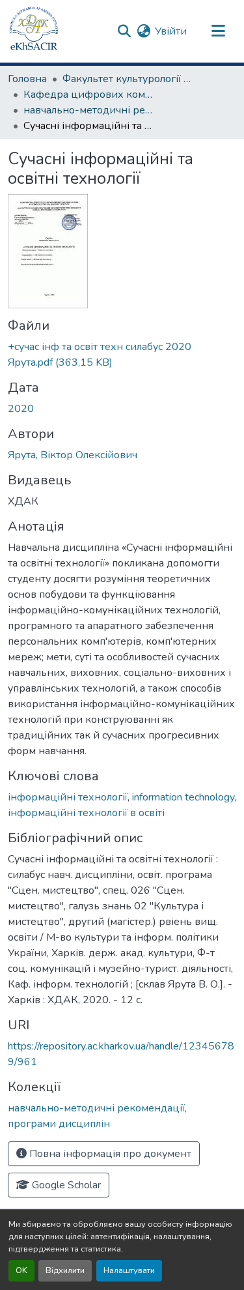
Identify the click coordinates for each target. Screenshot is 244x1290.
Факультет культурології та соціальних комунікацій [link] (127, 79)
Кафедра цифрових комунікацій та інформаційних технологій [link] (88, 94)
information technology (183, 797)
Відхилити (65, 1270)
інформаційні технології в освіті (86, 813)
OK (21, 1270)
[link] (122, 354)
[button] (34, 31)
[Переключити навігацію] (218, 31)
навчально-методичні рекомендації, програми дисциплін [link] (88, 110)
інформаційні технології (68, 797)
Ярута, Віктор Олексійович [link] (72, 455)
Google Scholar (65, 1185)
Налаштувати (129, 1270)
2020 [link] (21, 409)
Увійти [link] (171, 31)
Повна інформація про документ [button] (109, 1154)
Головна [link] (27, 79)
